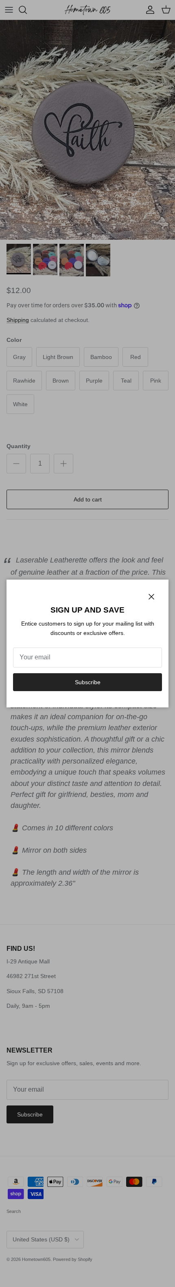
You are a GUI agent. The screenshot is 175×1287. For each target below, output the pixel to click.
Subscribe (88, 682)
